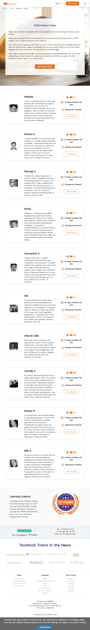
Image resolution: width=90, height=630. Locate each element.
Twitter (70, 583)
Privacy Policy (45, 588)
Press (45, 583)
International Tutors (19, 583)
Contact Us (71, 578)
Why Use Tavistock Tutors (45, 581)
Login (85, 3)
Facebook (71, 581)
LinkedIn (71, 586)
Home (5, 8)
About (45, 578)
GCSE (26, 8)
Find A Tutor (72, 3)
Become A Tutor (19, 586)
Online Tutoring (19, 581)
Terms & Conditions (45, 590)
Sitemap (45, 593)
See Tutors (19, 578)
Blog (45, 586)
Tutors (11, 8)
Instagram (70, 590)
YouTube (71, 588)
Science (18, 8)
